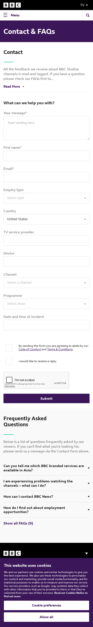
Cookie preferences (46, 605)
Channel (10, 274)
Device (8, 253)
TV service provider (18, 232)
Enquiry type (13, 190)
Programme (12, 295)
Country (9, 211)
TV (82, 5)
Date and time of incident (23, 316)
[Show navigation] (86, 553)
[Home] (12, 5)
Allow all (46, 617)
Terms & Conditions (60, 349)
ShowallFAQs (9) (18, 523)
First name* (12, 147)
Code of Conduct (30, 349)
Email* (8, 168)
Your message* (15, 113)
